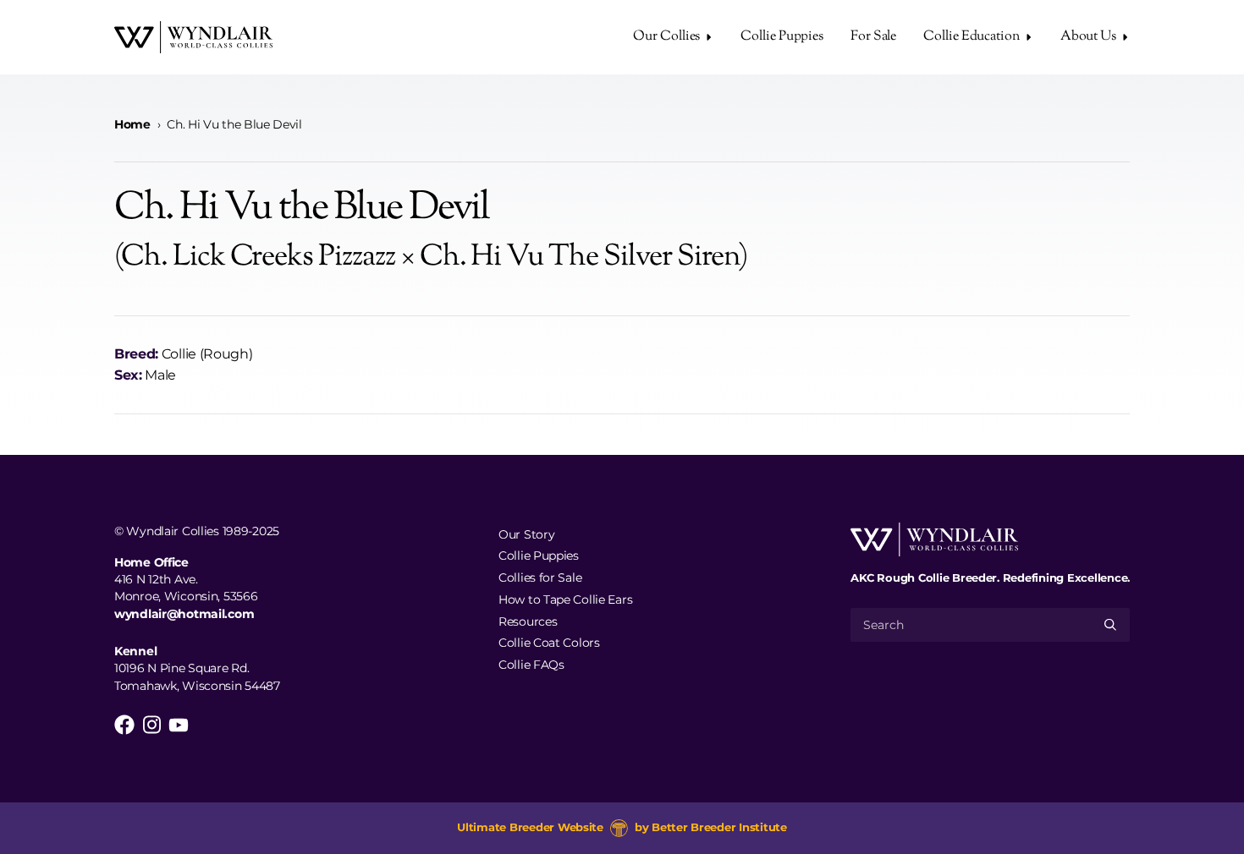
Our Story (526, 533)
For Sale (873, 37)
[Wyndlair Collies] (193, 37)
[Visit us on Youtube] (178, 724)
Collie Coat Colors (549, 642)
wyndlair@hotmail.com (184, 613)
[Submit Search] (1110, 624)
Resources (527, 620)
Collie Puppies (781, 37)
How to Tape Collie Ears (565, 598)
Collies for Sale (539, 577)
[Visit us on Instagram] (151, 724)
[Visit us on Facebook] (124, 724)
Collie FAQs (531, 664)
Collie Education (971, 37)
